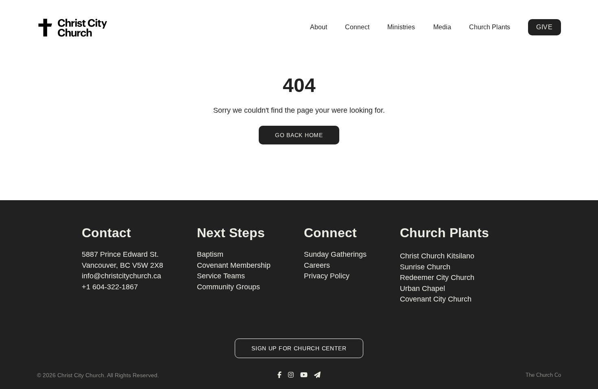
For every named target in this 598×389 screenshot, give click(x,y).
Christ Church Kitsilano (437, 256)
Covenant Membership (234, 265)
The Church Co (543, 375)
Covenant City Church (435, 299)
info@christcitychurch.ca (121, 276)
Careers (317, 265)
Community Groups (228, 287)
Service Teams (221, 276)
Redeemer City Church (437, 277)
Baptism (210, 254)
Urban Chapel (422, 288)
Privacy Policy (326, 276)
